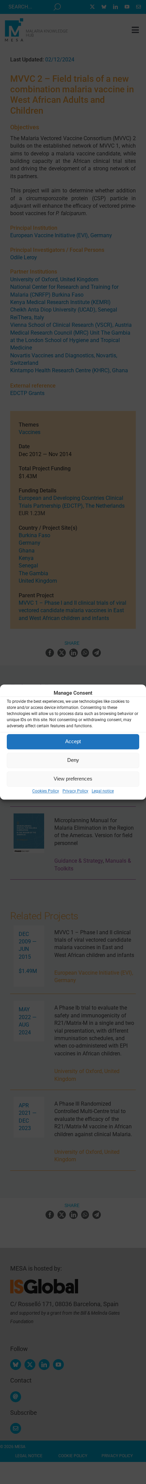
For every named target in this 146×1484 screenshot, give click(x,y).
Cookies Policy (45, 791)
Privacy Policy (75, 791)
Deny (73, 760)
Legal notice (103, 791)
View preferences (73, 779)
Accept (73, 741)
